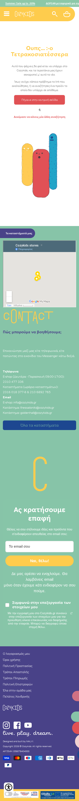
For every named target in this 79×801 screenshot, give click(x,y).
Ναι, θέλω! (39, 561)
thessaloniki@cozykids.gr (37, 407)
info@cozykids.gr (24, 402)
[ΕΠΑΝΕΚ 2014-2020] (21, 795)
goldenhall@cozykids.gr (36, 413)
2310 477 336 (13, 382)
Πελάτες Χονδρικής (16, 696)
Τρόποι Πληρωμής (15, 678)
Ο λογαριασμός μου (16, 653)
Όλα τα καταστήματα (40, 425)
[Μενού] (7, 9)
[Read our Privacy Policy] (71, 613)
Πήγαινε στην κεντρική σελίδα (39, 100)
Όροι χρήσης (11, 660)
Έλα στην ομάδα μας (17, 690)
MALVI (29, 741)
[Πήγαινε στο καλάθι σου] (67, 14)
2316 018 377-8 (14, 392)
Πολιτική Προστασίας (17, 666)
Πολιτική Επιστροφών (18, 684)
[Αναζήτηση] (55, 14)
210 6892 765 (40, 392)
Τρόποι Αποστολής (16, 672)
